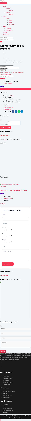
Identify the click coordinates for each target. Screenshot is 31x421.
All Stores (8, 28)
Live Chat (5, 404)
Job (16, 72)
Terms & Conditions (8, 410)
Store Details (9, 30)
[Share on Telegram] (21, 111)
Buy (9, 72)
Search (2, 78)
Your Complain (4, 124)
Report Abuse (7, 109)
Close (2, 127)
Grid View (8, 8)
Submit (8, 127)
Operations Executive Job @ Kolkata (13, 190)
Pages (4, 16)
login (5, 139)
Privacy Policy (6, 397)
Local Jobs (11, 96)
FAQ (4, 406)
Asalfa (5, 83)
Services (13, 72)
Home (10, 20)
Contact (5, 32)
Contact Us (5, 412)
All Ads (4, 6)
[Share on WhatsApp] (19, 111)
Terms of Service (7, 395)
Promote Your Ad (7, 384)
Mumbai (9, 83)
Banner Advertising (7, 382)
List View (8, 12)
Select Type (3, 70)
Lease (21, 72)
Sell (7, 72)
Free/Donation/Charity (5, 74)
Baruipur (6, 198)
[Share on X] (16, 111)
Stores (4, 26)
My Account (12, 24)
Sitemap (5, 393)
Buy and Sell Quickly (8, 378)
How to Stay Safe (7, 408)
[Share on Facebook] (13, 111)
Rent (19, 72)
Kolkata (11, 198)
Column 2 (8, 18)
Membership (6, 380)
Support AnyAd (5, 135)
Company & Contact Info (9, 391)
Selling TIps (6, 376)
